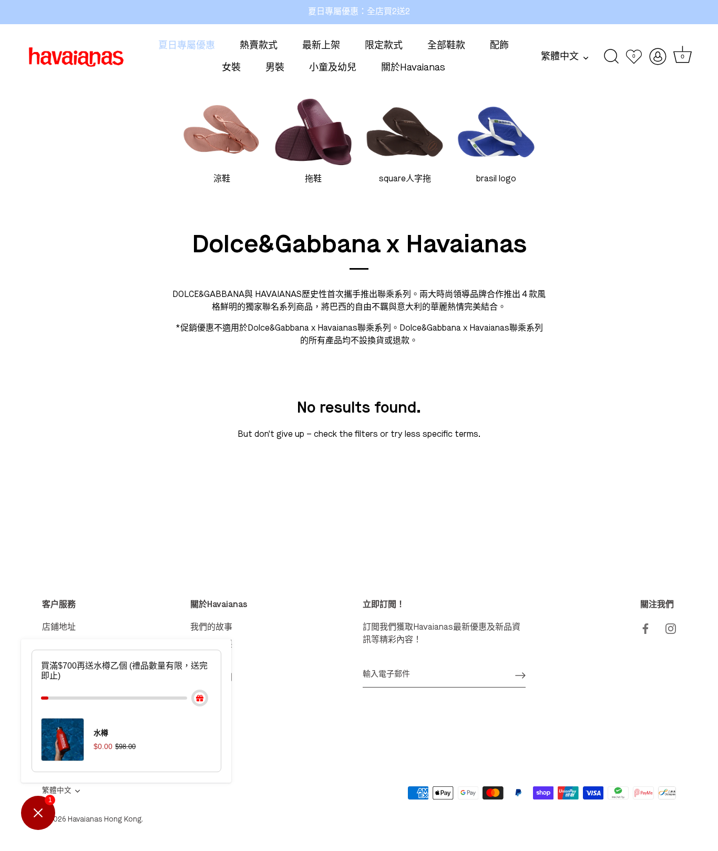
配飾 (499, 45)
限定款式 (384, 45)
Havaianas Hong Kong (104, 819)
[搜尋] (611, 56)
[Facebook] (645, 627)
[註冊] (520, 675)
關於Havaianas (413, 68)
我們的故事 (211, 627)
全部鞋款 (446, 45)
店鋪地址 (59, 627)
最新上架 (321, 45)
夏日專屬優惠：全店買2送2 (359, 12)
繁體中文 (560, 56)
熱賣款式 (259, 45)
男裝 (274, 68)
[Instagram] (670, 627)
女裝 (231, 68)
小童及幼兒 (332, 68)
